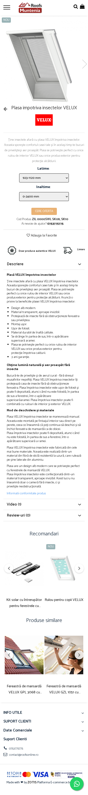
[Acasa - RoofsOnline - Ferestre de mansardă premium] (30, 7)
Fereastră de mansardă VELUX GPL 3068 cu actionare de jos (24, 689)
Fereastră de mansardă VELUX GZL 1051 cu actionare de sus (63, 689)
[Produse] (7, 8)
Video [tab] (14, 504)
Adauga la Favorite (43, 235)
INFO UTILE (12, 713)
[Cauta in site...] (75, 7)
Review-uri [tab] (18, 515)
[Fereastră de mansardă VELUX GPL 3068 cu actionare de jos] (24, 655)
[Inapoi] (3, 109)
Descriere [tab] (15, 264)
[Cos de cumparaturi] (82, 7)
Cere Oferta (44, 211)
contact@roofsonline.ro (23, 755)
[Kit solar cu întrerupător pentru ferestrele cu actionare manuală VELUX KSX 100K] (24, 568)
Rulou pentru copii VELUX (64, 600)
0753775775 (15, 748)
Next (84, 64)
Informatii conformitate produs (26, 494)
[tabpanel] (44, 59)
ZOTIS (32, 782)
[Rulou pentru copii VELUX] (63, 568)
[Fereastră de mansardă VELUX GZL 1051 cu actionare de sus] (63, 655)
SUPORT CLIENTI (17, 721)
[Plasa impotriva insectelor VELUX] (44, 59)
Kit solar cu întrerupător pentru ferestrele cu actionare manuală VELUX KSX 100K (24, 603)
